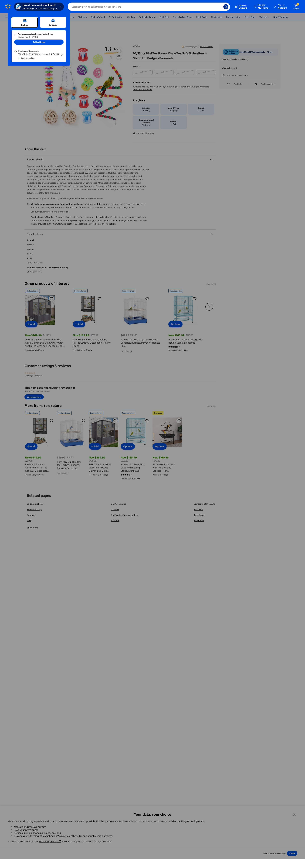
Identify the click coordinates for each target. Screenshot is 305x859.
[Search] (225, 6)
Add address (39, 42)
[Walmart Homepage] (8, 7)
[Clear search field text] (218, 7)
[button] (261, 7)
